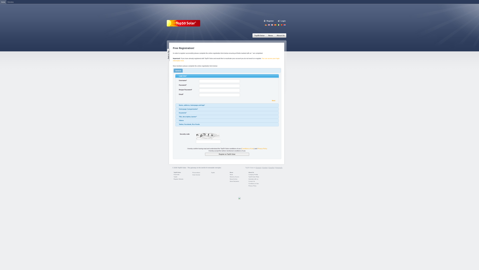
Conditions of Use (248, 149)
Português (278, 168)
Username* (183, 80)
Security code (185, 134)
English (269, 25)
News (231, 172)
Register (270, 21)
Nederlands (285, 25)
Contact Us (251, 181)
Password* (183, 85)
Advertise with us (253, 179)
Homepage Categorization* (188, 109)
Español (271, 168)
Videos (181, 120)
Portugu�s (282, 25)
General (178, 71)
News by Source (234, 177)
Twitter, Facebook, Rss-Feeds (189, 124)
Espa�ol (275, 25)
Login (283, 21)
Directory (10, 2)
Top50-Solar (177, 172)
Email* (181, 94)
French (272, 25)
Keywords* (183, 113)
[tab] (227, 76)
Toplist (175, 177)
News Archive (233, 179)
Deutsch (266, 25)
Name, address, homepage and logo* (192, 105)
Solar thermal (196, 175)
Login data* (183, 76)
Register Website (178, 179)
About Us (251, 172)
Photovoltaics (196, 172)
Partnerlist (176, 174)
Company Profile (253, 174)
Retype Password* (185, 90)
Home (3, 2)
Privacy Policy (262, 149)
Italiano (278, 25)
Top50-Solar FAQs (253, 177)
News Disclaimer (234, 181)
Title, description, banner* (188, 117)
